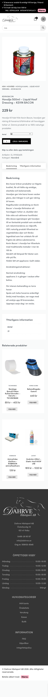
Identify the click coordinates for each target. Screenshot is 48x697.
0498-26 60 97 (24, 536)
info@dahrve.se (24, 540)
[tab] (11, 166)
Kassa (24, 616)
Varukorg (24, 612)
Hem (4, 86)
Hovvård (10, 86)
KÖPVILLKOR (14, 10)
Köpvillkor (24, 643)
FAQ (6, 10)
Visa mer (11, 409)
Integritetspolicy (24, 647)
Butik (24, 621)
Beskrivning (11, 165)
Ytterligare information (30, 165)
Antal (4, 134)
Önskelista (24, 607)
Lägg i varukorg (20, 141)
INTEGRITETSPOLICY (28, 10)
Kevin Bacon (8, 96)
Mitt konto (24, 603)
